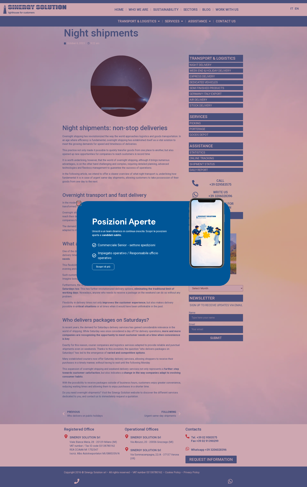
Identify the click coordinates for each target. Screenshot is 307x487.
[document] (153, 243)
